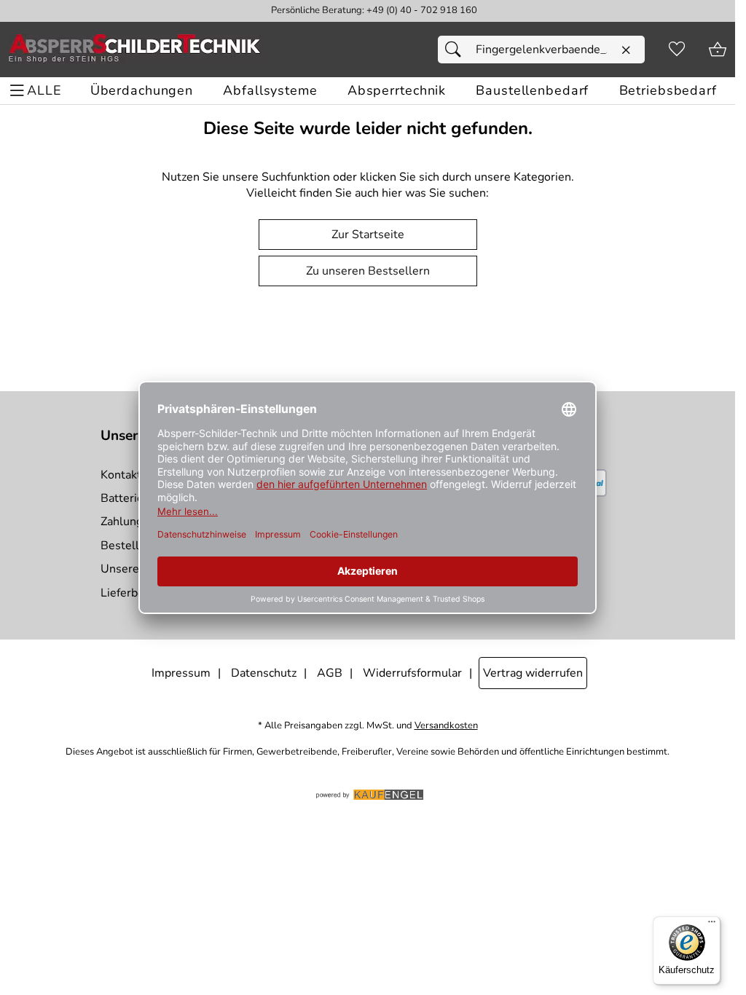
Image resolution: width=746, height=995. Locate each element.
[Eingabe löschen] (626, 50)
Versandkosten (446, 726)
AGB (329, 673)
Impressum (181, 673)
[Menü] (712, 925)
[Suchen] (457, 49)
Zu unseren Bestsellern (368, 271)
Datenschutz (264, 673)
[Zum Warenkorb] (717, 49)
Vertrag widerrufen (533, 673)
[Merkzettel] (677, 49)
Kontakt (121, 475)
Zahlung (122, 522)
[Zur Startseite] (135, 49)
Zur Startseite (367, 235)
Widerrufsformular (412, 673)
